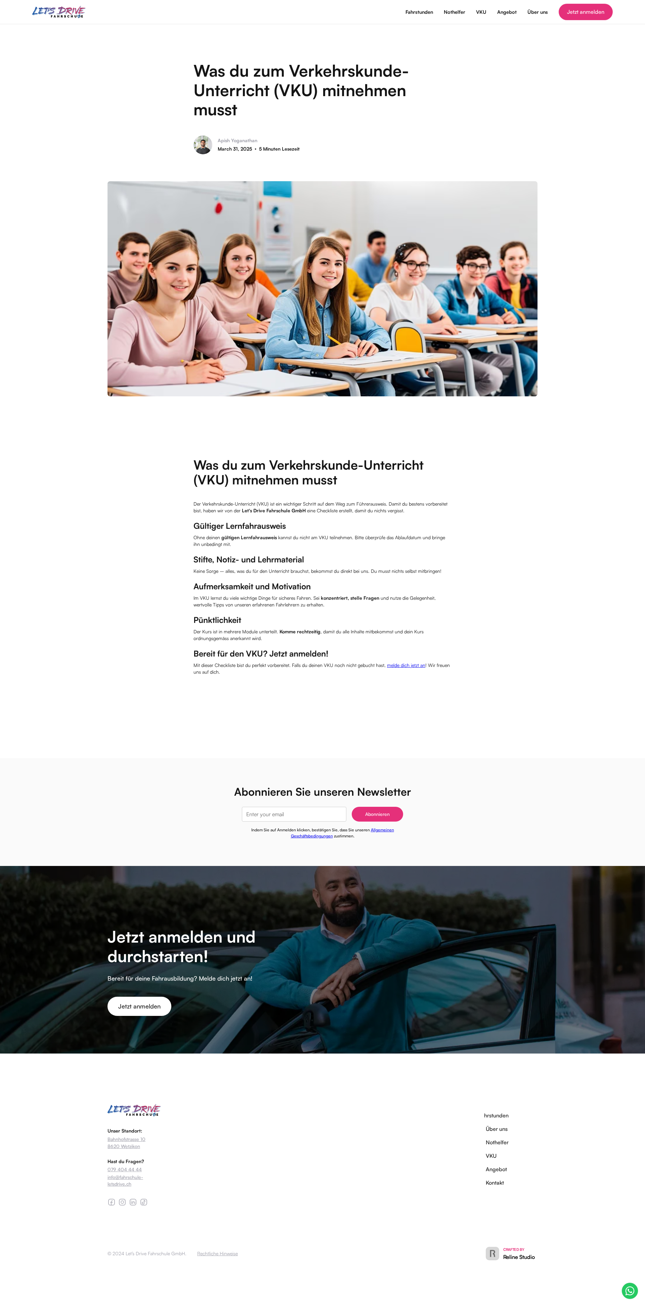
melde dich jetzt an (406, 665)
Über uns (537, 12)
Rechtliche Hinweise (217, 1253)
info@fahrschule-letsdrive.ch (125, 1180)
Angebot (507, 12)
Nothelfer (454, 12)
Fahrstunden (419, 12)
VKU (481, 12)
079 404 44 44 (125, 1169)
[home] (59, 12)
